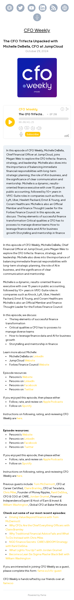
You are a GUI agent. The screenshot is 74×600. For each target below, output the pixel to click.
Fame (43, 595)
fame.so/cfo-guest (49, 570)
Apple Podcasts (53, 401)
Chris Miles (9, 492)
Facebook (30, 385)
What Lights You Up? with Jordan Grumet (35, 550)
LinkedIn (38, 356)
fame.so (8, 583)
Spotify (27, 406)
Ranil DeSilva (59, 492)
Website (30, 360)
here (19, 418)
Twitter (29, 389)
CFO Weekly (37, 30)
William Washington (15, 504)
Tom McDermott (44, 484)
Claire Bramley (33, 488)
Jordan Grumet (39, 496)
